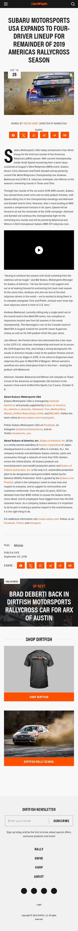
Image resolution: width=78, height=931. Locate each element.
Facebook (49, 425)
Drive (39, 858)
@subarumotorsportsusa (29, 429)
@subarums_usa (21, 433)
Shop (39, 867)
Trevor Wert (30, 123)
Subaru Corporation (50, 445)
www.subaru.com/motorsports (37, 417)
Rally (39, 849)
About (39, 876)
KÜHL (41, 413)
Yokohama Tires (41, 409)
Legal (39, 904)
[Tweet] (24, 135)
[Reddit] (55, 135)
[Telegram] (44, 135)
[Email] (65, 135)
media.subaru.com (48, 519)
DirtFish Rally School (24, 413)
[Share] (13, 135)
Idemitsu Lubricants (20, 409)
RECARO (54, 413)
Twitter (20, 523)
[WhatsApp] (34, 135)
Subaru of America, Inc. (53, 440)
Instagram (35, 523)
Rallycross (18, 545)
